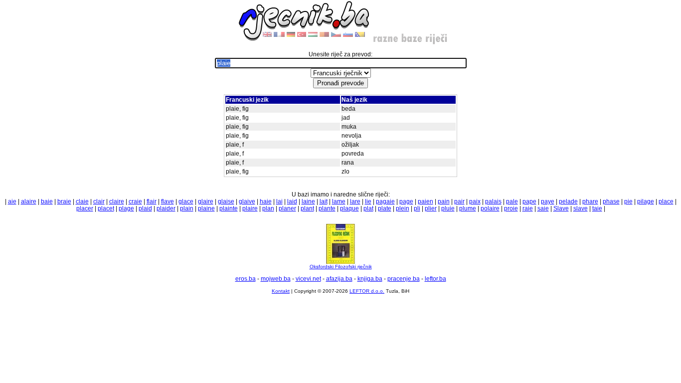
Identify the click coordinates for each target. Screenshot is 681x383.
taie (597, 208)
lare (355, 201)
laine (308, 201)
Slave (561, 208)
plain (186, 208)
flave (167, 201)
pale (512, 201)
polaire (490, 208)
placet (106, 208)
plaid (145, 208)
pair (459, 201)
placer (84, 208)
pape (529, 201)
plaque (349, 208)
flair (152, 201)
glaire (205, 201)
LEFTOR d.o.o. (366, 291)
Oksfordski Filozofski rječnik (341, 266)
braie (64, 201)
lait (324, 201)
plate (384, 208)
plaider (166, 208)
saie (543, 208)
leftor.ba (435, 278)
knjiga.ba (369, 278)
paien (425, 201)
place (666, 201)
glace (185, 201)
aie (12, 201)
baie (47, 201)
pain (444, 201)
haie (266, 201)
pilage (645, 201)
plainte (228, 208)
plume (467, 208)
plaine (206, 208)
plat (368, 208)
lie (368, 201)
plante (327, 208)
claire (116, 201)
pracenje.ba (403, 278)
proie (511, 208)
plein (402, 208)
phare (590, 201)
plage (126, 208)
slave (580, 208)
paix (475, 201)
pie (628, 201)
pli (417, 208)
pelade (568, 201)
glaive (247, 201)
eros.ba (245, 278)
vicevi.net (308, 278)
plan (268, 208)
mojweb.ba (276, 278)
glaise (226, 201)
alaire (28, 201)
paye (547, 201)
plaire (250, 208)
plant (307, 208)
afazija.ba (339, 278)
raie (527, 208)
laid (292, 201)
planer (287, 208)
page (406, 201)
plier (431, 208)
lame (338, 201)
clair (99, 201)
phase (611, 201)
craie (135, 201)
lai (279, 201)
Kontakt (281, 291)
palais (493, 201)
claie (82, 201)
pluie (448, 208)
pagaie (385, 201)
